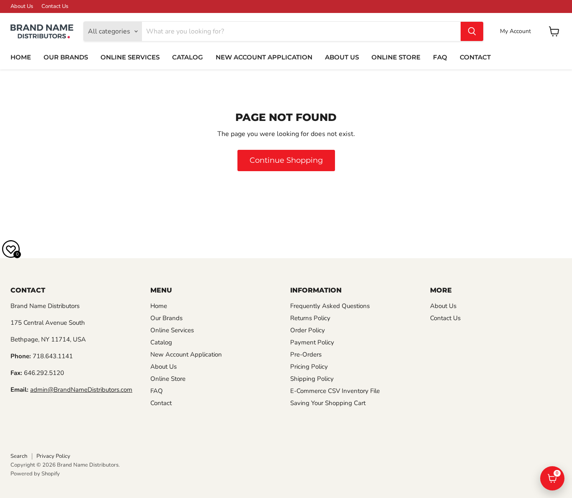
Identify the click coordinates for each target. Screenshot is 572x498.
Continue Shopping (286, 160)
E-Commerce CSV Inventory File (335, 391)
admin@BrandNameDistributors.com (81, 389)
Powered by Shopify (35, 473)
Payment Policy (312, 342)
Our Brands (66, 57)
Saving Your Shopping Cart (328, 403)
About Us (21, 6)
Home (20, 57)
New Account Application (264, 57)
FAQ (440, 57)
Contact (475, 57)
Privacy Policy (53, 456)
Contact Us (54, 6)
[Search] (472, 31)
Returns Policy (310, 318)
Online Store (395, 57)
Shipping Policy (312, 379)
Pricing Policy (309, 366)
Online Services (130, 57)
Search (18, 456)
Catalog (187, 57)
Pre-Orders (306, 354)
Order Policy (307, 330)
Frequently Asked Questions (330, 306)
